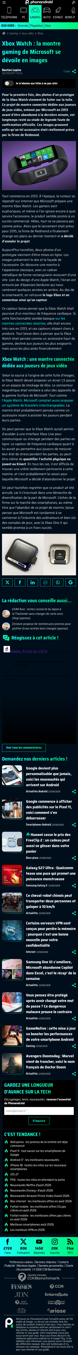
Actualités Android (36, 791)
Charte (69, 1265)
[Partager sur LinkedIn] (32, 582)
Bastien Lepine (11, 69)
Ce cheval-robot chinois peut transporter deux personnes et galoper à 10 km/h (51, 901)
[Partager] (74, 71)
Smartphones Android (38, 824)
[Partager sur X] (7, 582)
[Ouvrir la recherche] (73, 2)
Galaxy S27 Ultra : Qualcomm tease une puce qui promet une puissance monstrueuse (51, 873)
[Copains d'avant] (56, 1302)
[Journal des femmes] (21, 1286)
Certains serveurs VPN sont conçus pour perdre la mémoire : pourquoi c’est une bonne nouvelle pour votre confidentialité (51, 934)
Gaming (35, 17)
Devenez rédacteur (46, 1262)
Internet (30, 952)
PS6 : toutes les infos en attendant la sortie (37, 1180)
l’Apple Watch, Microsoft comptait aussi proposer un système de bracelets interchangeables (38, 403)
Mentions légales (26, 1265)
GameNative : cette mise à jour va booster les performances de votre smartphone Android (51, 1034)
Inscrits (54, 1250)
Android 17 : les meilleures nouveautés (34, 1160)
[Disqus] (39, 694)
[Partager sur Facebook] (20, 582)
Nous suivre (70, 582)
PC (23, 17)
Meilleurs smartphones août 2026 (32, 1225)
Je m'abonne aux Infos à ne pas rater (37, 83)
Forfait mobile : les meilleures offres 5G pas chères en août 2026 (38, 1208)
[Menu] (4, 2)
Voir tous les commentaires (24, 747)
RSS (70, 1250)
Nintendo (23, 25)
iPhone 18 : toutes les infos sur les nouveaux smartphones (38, 1167)
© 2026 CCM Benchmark (47, 1269)
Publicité (10, 1265)
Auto (47, 17)
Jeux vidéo (28, 33)
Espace (58, 17)
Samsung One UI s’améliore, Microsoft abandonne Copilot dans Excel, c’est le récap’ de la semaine (51, 970)
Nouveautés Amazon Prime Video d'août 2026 (39, 1196)
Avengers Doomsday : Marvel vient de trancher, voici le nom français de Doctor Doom (50, 1061)
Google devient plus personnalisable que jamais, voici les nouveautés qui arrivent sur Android (48, 776)
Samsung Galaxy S (36, 885)
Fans (7, 1250)
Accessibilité (24, 1269)
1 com (67, 71)
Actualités (32, 913)
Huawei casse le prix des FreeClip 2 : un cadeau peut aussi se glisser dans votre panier (48, 842)
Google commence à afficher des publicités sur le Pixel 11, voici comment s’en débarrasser (49, 809)
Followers (23, 1250)
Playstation (36, 25)
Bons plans (32, 858)
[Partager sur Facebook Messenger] (45, 582)
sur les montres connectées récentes (33, 321)
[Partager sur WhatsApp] (58, 582)
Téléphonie (9, 17)
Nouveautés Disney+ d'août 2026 (31, 1191)
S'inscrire (39, 1120)
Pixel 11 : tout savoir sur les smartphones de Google (37, 1153)
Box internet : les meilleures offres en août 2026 (41, 1201)
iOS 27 (14, 1174)
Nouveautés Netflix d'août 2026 (30, 1185)
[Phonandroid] (9, 1323)
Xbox (48, 25)
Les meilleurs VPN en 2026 (27, 1230)
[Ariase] (56, 1310)
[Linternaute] (56, 1295)
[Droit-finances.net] (21, 1302)
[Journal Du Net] (21, 1294)
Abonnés (39, 1250)
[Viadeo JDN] (21, 1310)
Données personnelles (51, 1265)
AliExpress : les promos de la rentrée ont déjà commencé (39, 1144)
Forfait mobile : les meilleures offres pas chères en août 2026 (40, 1217)
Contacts (64, 1262)
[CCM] (56, 1286)
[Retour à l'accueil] (39, 2)
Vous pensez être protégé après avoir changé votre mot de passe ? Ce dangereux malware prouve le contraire (50, 1003)
